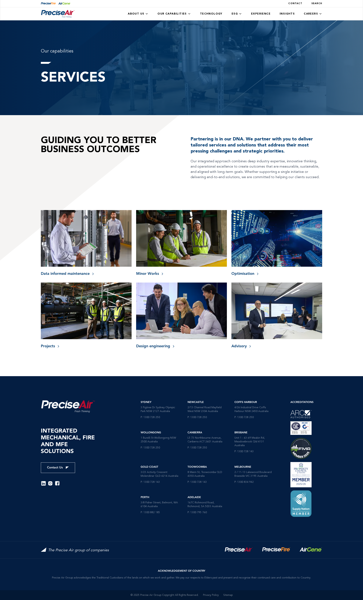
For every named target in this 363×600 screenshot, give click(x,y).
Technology (211, 13)
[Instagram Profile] (50, 483)
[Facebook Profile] (57, 483)
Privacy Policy (211, 595)
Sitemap (228, 595)
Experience (261, 13)
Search (316, 3)
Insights (287, 13)
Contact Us (55, 467)
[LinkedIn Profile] (43, 483)
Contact (295, 3)
